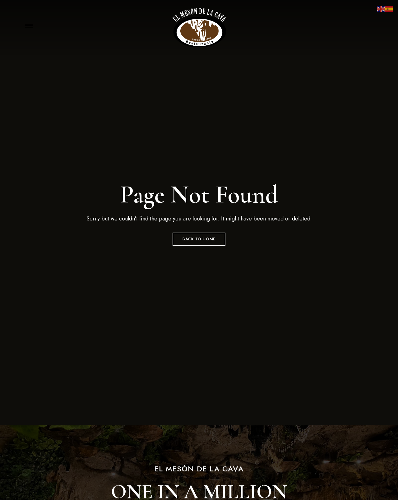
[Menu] (27, 26)
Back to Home (199, 239)
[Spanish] (389, 8)
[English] (381, 8)
